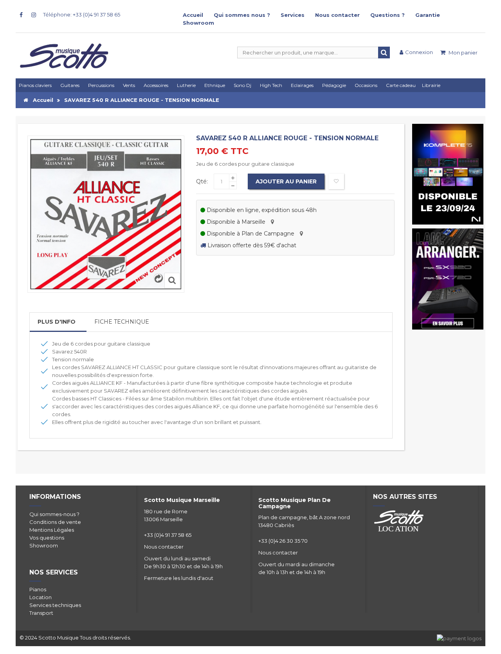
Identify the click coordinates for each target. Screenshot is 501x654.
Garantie (427, 15)
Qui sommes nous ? (242, 15)
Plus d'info (57, 321)
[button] (303, 85)
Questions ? (387, 15)
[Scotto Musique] (94, 56)
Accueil (193, 15)
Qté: (202, 181)
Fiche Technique (121, 321)
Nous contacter (337, 15)
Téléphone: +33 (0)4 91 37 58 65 (81, 14)
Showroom (198, 23)
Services (293, 15)
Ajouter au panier (286, 181)
